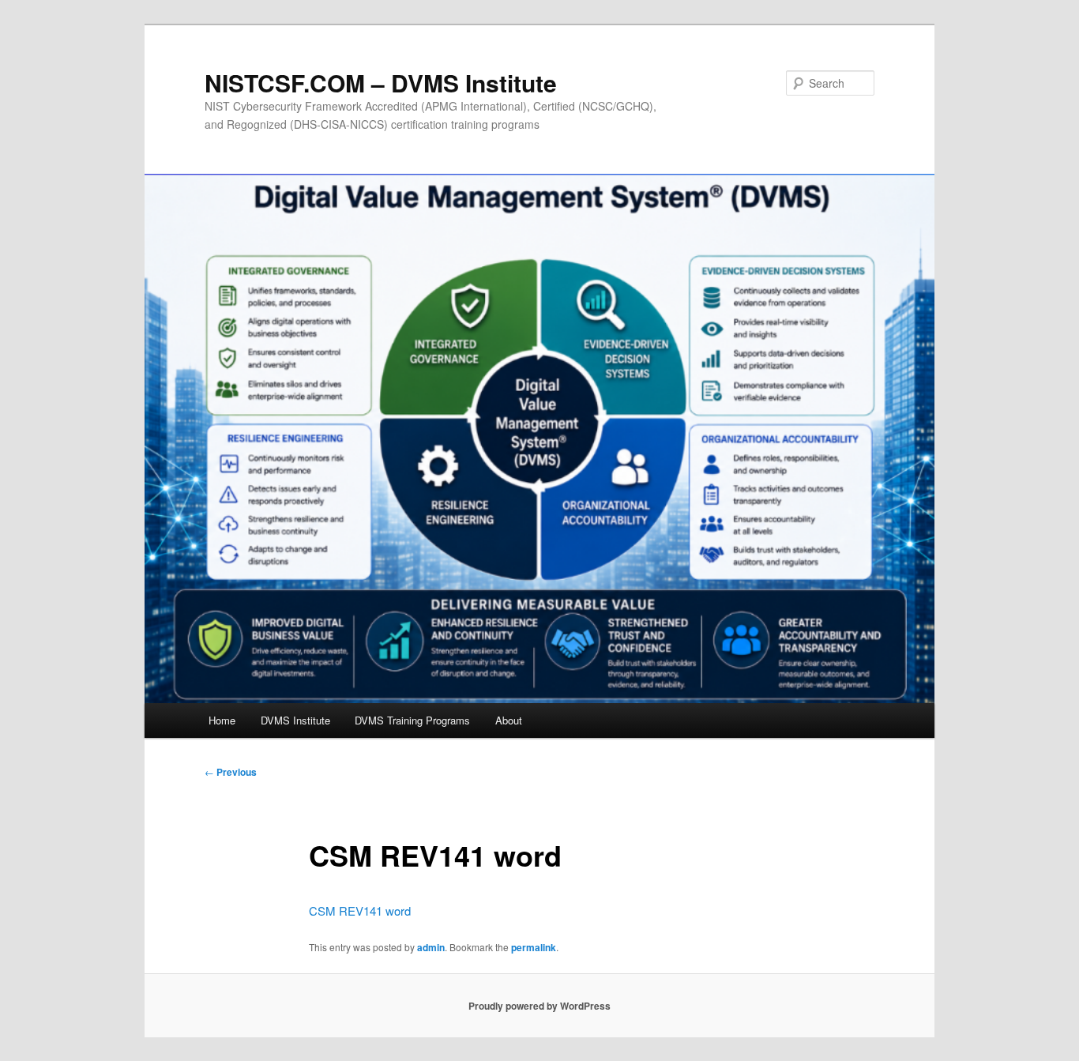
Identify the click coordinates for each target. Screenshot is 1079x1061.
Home (222, 720)
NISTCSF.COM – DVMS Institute (381, 83)
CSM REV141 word (360, 910)
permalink (533, 947)
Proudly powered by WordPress (539, 1006)
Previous (231, 772)
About (508, 720)
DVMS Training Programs (412, 720)
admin (431, 947)
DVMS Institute (295, 720)
